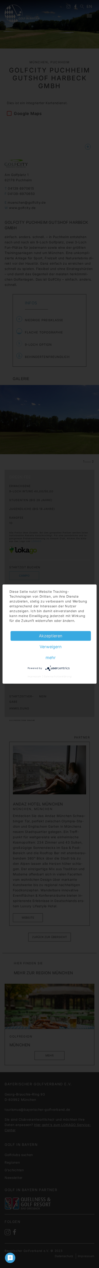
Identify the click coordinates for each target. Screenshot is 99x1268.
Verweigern (51, 646)
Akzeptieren (50, 635)
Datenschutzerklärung (57, 676)
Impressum (34, 676)
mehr (51, 657)
